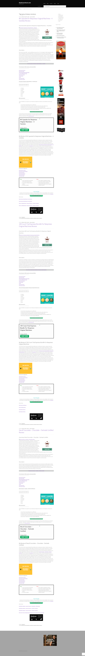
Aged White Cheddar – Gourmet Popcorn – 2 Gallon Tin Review (28, 610)
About (55, 3)
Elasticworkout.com (25, 3)
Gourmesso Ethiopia (22, 173)
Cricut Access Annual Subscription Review (60, 33)
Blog (47, 3)
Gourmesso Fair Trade (22, 170)
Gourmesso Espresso (22, 70)
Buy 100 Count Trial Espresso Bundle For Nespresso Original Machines (36, 269)
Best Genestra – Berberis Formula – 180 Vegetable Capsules (61, 37)
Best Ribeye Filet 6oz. (22, 409)
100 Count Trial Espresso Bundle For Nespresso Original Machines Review (35, 225)
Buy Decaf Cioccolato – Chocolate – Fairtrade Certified (36, 470)
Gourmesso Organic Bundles (23, 171)
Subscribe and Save (22, 74)
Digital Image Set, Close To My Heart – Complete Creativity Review (61, 30)
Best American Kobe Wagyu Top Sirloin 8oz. (25, 201)
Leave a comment (32, 16)
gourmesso (31, 218)
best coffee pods (22, 218)
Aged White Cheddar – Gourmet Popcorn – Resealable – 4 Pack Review (29, 606)
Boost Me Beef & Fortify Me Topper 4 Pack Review (60, 28)
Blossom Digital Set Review (60, 35)
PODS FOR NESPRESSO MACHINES (24, 72)
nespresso (40, 218)
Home (44, 3)
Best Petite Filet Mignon (22, 405)
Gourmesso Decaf (21, 78)
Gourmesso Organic (22, 79)
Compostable (21, 282)
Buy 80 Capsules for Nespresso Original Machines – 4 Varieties (36, 63)
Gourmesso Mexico (22, 174)
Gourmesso (31, 145)
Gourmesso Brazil (21, 172)
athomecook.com (31, 322)
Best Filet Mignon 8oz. (22, 407)
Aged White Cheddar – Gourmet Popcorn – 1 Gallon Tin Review (28, 608)
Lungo (20, 77)
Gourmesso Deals (21, 71)
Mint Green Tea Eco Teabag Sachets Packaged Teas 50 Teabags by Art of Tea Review (31, 612)
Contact (51, 3)
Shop (58, 3)
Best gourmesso (27, 218)
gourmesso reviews (36, 218)
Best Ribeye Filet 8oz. (22, 411)
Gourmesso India (21, 382)
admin (28, 16)
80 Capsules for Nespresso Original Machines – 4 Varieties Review (35, 19)
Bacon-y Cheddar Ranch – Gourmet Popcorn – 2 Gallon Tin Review (29, 205)
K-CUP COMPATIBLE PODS (23, 73)
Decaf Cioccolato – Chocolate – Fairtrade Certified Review (36, 431)
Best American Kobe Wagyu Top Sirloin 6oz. (25, 199)
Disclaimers (39, 6)
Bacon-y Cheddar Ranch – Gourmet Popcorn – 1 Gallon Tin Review (29, 203)
